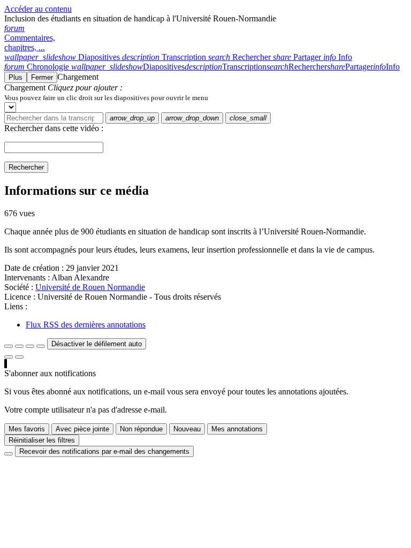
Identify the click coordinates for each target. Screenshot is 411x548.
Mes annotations (237, 429)
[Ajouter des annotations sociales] (8, 357)
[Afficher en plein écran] (8, 346)
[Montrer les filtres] (19, 346)
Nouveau (187, 429)
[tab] (63, 57)
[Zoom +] (40, 346)
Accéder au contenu (38, 8)
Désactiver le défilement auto (96, 344)
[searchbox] (53, 118)
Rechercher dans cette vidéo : (53, 128)
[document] (205, 97)
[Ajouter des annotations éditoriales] (19, 357)
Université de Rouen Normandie (90, 287)
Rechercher (26, 167)
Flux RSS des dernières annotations (86, 324)
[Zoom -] (30, 346)
